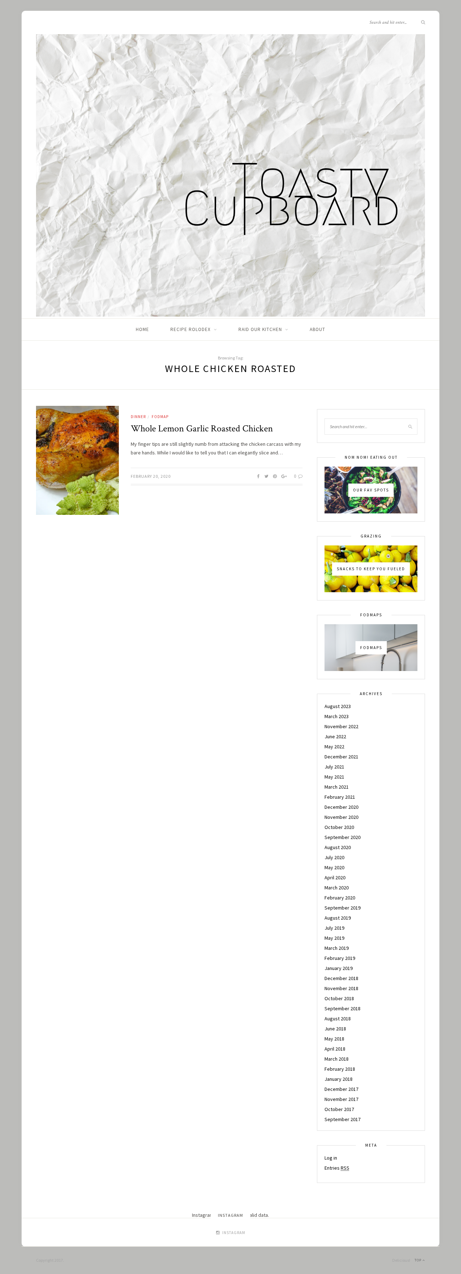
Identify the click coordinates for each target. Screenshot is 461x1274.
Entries (337, 1168)
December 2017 (341, 1089)
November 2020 (341, 817)
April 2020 (335, 877)
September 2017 (343, 1119)
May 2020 (334, 867)
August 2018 (338, 1018)
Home (142, 329)
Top (418, 1260)
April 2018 (335, 1049)
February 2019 (340, 958)
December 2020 (341, 807)
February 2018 (340, 1069)
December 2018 (341, 978)
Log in (331, 1158)
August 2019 (338, 918)
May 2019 (334, 938)
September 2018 (343, 1008)
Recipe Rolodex (190, 329)
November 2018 (341, 988)
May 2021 (334, 777)
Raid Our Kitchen (260, 329)
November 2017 (341, 1099)
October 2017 (339, 1109)
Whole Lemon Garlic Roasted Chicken (202, 428)
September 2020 (343, 837)
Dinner (138, 416)
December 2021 (341, 756)
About (317, 329)
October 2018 (339, 998)
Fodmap (160, 416)
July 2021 (334, 766)
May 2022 (334, 746)
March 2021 (337, 787)
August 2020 (338, 847)
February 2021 (340, 797)
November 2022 (341, 726)
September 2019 (343, 908)
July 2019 (334, 928)
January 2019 (339, 968)
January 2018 (339, 1079)
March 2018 (337, 1059)
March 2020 (337, 887)
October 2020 (339, 827)
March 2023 (337, 716)
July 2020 (334, 857)
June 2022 (335, 736)
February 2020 (340, 897)
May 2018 (334, 1038)
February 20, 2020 (151, 476)
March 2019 (337, 948)
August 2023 (338, 706)
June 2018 (335, 1028)
